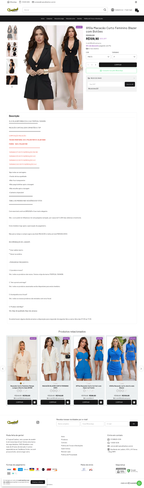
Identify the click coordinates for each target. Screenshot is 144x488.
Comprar (19, 402)
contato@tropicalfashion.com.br (45, 2)
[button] (111, 70)
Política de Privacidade (69, 455)
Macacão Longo (59, 18)
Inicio (42, 18)
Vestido (79, 18)
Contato (64, 442)
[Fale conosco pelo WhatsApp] (139, 483)
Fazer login (128, 10)
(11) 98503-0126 (115, 439)
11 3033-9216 (26, 2)
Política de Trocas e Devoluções (93, 18)
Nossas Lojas (66, 452)
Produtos (64, 439)
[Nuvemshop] (129, 483)
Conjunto (49, 18)
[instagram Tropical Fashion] (136, 2)
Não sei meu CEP (93, 88)
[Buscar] (105, 10)
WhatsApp (13, 2)
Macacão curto (70, 18)
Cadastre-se (119, 10)
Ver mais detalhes (93, 48)
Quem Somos (65, 449)
